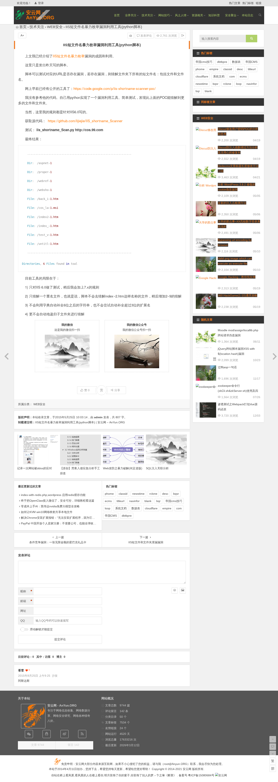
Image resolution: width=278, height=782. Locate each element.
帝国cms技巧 (173, 501)
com (179, 508)
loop (107, 508)
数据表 (135, 508)
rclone (153, 493)
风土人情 (180, 15)
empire (166, 508)
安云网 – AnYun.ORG (40, 15)
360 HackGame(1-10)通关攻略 (237, 295)
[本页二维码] (272, 768)
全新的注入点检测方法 (232, 203)
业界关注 (130, 15)
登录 (41, 3)
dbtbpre (127, 515)
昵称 (26, 591)
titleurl (120, 501)
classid (123, 493)
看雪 (21, 670)
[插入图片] (183, 590)
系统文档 (121, 508)
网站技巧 (164, 15)
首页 (117, 15)
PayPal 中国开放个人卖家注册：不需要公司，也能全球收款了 (60, 523)
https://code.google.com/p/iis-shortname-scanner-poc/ (114, 88)
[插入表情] (175, 590)
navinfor (134, 501)
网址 (23, 610)
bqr (158, 501)
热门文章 (234, 3)
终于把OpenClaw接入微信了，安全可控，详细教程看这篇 (57, 500)
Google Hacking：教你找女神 (236, 277)
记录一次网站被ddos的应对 (34, 468)
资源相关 (197, 15)
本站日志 (247, 15)
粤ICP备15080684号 (201, 775)
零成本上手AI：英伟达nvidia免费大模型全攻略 (50, 506)
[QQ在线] (47, 734)
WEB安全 (55, 27)
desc (165, 493)
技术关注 (147, 15)
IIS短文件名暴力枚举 (69, 55)
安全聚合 (230, 15)
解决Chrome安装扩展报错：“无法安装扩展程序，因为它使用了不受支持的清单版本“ (74, 517)
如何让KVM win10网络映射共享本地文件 (46, 512)
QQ (22, 620)
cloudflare (151, 508)
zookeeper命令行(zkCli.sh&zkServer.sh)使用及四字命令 (238, 391)
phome (109, 493)
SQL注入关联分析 (157, 468)
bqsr (176, 493)
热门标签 (248, 3)
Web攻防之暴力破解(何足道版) (122, 468)
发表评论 (146, 35)
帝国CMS (111, 515)
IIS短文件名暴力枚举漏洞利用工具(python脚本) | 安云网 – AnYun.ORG (80, 422)
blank (147, 501)
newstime (138, 493)
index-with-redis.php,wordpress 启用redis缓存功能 (53, 495)
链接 (259, 3)
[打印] (130, 35)
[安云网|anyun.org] (221, 775)
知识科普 (214, 15)
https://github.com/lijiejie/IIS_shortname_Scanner (85, 120)
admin (98, 417)
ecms (108, 501)
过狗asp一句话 (227, 367)
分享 (117, 390)
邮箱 (26, 601)
